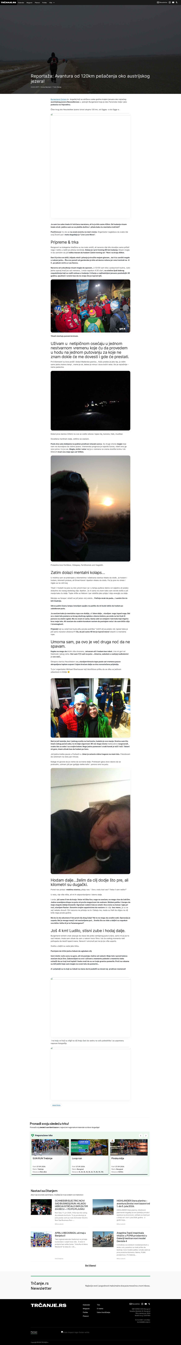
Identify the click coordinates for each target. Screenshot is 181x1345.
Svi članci (90, 1265)
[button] (140, 1135)
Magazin (29, 3)
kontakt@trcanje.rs (143, 1322)
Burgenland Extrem (59, 99)
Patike (44, 3)
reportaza (56, 1105)
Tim (98, 1305)
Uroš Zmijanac (59, 1258)
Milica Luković (59, 1224)
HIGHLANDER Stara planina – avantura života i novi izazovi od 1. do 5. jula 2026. (133, 1203)
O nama (100, 1308)
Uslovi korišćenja (103, 1312)
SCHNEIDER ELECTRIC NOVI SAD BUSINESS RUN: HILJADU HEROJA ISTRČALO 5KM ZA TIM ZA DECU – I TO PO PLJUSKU (71, 1204)
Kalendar (21, 3)
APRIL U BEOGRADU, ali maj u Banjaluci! (70, 1234)
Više (50, 3)
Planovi (37, 3)
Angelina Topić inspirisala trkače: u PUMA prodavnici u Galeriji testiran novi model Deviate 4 (132, 1236)
